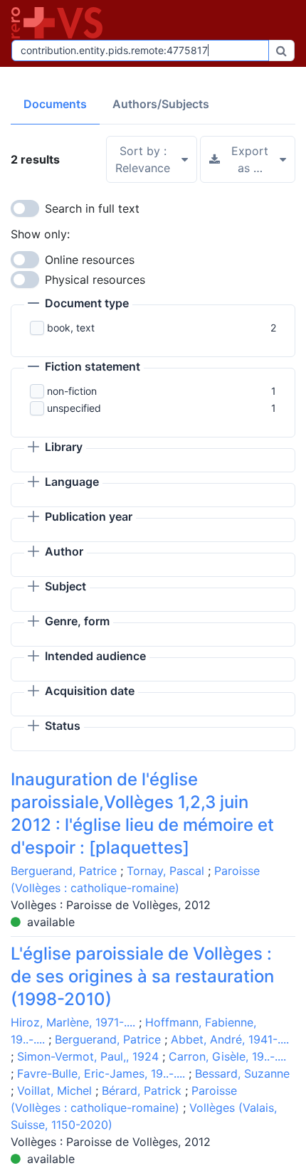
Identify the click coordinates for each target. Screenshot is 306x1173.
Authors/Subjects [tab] (160, 104)
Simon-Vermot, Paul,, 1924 (88, 1056)
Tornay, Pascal (165, 871)
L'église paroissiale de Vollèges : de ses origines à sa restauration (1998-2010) (142, 976)
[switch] (25, 208)
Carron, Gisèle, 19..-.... (227, 1056)
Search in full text (92, 208)
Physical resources (95, 279)
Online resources (89, 260)
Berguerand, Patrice (64, 871)
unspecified (74, 408)
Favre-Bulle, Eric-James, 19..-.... (101, 1073)
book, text (71, 328)
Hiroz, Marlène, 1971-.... (73, 1022)
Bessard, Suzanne (242, 1073)
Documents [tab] (55, 104)
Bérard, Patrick (141, 1090)
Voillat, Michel (54, 1090)
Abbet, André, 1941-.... (230, 1039)
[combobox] (140, 50)
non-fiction (72, 391)
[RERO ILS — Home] (59, 23)
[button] (78, 304)
